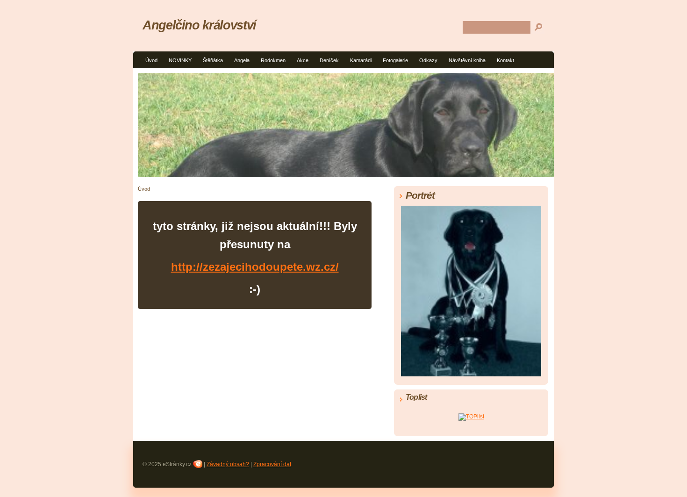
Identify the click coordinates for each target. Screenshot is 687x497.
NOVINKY (180, 60)
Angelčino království (199, 25)
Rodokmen (273, 60)
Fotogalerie (395, 60)
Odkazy (428, 60)
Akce (302, 60)
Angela (242, 60)
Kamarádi (361, 60)
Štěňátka (213, 60)
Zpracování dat (272, 464)
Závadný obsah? (228, 464)
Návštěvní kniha (467, 60)
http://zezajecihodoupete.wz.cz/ (255, 266)
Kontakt (505, 60)
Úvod (151, 60)
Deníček (329, 60)
